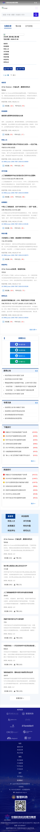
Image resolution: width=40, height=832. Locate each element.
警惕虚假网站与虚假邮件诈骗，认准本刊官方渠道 (21, 383)
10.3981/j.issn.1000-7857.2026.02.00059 (15, 161)
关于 (20, 773)
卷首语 (6, 43)
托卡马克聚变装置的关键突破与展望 (16, 482)
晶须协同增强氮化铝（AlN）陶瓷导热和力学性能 (18, 300)
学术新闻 (20, 760)
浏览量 (7, 106)
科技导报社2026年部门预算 (14, 379)
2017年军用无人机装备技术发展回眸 (16, 447)
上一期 (6, 75)
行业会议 (20, 769)
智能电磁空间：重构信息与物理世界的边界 (18, 672)
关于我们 (20, 776)
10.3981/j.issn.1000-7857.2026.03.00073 (15, 255)
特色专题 (6, 57)
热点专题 (20, 753)
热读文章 (20, 750)
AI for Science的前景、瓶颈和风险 (13, 269)
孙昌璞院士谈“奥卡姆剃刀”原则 (15, 407)
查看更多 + (20, 698)
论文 (20, 743)
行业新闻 (20, 763)
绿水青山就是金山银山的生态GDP (15, 566)
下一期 (12, 75)
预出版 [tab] (18, 26)
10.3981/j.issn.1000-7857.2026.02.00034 (15, 317)
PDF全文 (18, 106)
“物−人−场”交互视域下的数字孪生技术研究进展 (19, 455)
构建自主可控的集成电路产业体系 (15, 432)
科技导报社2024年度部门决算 (14, 394)
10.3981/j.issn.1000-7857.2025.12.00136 (15, 224)
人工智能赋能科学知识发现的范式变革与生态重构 (18, 175)
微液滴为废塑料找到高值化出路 (12, 115)
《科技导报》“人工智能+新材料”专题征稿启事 (19, 390)
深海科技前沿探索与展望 (12, 444)
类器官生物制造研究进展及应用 (14, 490)
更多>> (33, 461)
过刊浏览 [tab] (29, 26)
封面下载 (9, 69)
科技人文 (6, 49)
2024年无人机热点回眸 (11, 494)
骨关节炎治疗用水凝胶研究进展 (14, 440)
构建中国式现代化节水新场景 (14, 619)
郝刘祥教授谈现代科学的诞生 (14, 414)
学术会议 (20, 766)
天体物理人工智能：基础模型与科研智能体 (16, 238)
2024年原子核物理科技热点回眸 (14, 436)
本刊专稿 (6, 51)
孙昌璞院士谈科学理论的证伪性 (15, 411)
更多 (36, 371)
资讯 (20, 757)
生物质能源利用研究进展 (12, 451)
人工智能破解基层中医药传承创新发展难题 (18, 592)
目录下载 (21, 69)
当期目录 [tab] (7, 26)
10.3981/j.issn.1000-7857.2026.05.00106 (15, 286)
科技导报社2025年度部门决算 (14, 375)
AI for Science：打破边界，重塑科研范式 (16, 87)
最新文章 (20, 747)
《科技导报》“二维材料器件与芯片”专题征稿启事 (20, 386)
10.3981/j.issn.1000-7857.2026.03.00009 (15, 193)
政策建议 (6, 54)
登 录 (35, 2)
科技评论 (6, 59)
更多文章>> (33, 329)
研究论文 (6, 62)
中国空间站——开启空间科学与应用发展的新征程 (21, 646)
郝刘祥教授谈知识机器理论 (13, 418)
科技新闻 (6, 46)
